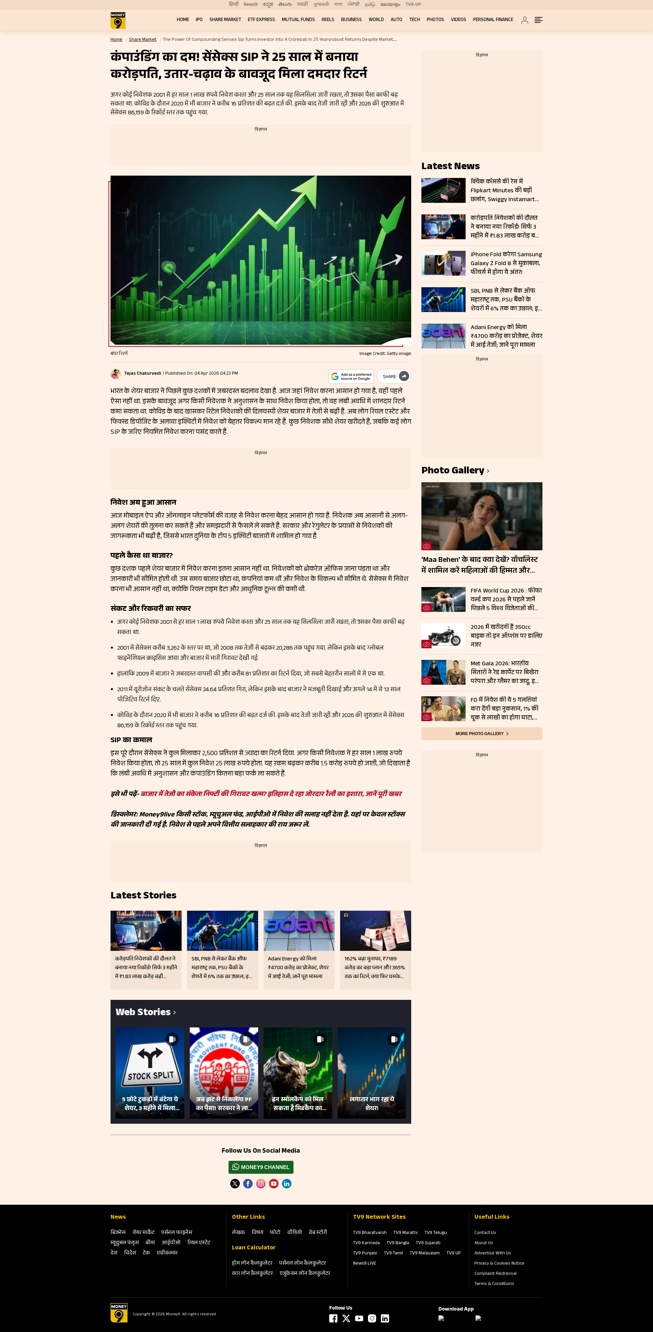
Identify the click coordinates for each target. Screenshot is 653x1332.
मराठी (302, 5)
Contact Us (485, 1233)
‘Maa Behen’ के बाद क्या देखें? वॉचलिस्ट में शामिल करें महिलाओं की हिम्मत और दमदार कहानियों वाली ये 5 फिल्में (479, 565)
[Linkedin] (286, 1183)
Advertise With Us (492, 1254)
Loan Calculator (254, 1248)
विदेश (130, 1253)
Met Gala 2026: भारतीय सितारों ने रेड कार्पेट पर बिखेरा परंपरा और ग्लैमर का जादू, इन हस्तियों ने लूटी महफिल (505, 673)
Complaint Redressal (495, 1274)
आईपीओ (171, 1243)
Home (183, 20)
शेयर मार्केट (143, 1233)
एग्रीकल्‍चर (167, 1253)
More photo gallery (480, 733)
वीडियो (294, 1233)
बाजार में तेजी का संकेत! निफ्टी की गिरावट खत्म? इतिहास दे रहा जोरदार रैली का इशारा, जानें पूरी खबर (270, 795)
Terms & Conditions (494, 1284)
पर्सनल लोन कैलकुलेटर (302, 1263)
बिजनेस (118, 1233)
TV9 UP (454, 1254)
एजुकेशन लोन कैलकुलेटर (305, 1274)
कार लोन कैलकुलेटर (252, 1274)
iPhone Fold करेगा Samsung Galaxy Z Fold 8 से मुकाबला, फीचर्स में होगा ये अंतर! (506, 264)
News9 (250, 5)
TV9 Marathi (406, 1233)
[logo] (118, 20)
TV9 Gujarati (428, 1243)
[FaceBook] (248, 1183)
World (376, 20)
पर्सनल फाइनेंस (176, 1233)
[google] (351, 376)
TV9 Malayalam (425, 1254)
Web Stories (143, 1013)
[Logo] (119, 1321)
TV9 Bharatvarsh (370, 1233)
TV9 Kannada (366, 1243)
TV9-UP (413, 5)
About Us (483, 1243)
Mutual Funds (298, 20)
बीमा (150, 1243)
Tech (414, 20)
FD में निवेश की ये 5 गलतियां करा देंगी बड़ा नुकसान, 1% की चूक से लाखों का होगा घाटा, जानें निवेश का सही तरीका (504, 709)
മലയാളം (390, 5)
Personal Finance (493, 20)
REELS (328, 20)
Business (351, 20)
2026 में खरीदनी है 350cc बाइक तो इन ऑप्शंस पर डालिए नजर (506, 636)
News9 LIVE (364, 1264)
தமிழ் (370, 5)
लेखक (238, 1233)
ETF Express (261, 20)
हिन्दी (233, 5)
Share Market (225, 20)
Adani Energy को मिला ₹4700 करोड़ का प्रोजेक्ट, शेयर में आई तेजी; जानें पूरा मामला (506, 337)
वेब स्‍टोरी (318, 1233)
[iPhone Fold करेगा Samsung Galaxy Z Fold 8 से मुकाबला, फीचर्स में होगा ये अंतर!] (443, 263)
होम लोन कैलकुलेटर (252, 1263)
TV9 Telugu (435, 1233)
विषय (257, 1233)
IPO (199, 20)
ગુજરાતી (321, 5)
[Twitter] (235, 1183)
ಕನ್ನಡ (268, 5)
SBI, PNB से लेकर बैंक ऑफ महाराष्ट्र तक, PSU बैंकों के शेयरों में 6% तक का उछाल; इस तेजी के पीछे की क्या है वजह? (506, 300)
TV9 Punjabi (365, 1254)
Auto (396, 20)
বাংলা (338, 5)
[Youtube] (274, 1183)
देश (114, 1253)
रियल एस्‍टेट (198, 1243)
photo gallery (452, 472)
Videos (458, 20)
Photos (435, 20)
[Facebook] (333, 1318)
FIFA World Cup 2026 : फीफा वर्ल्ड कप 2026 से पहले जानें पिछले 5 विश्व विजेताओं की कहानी (506, 600)
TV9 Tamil (393, 1254)
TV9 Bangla (398, 1243)
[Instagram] (261, 1183)
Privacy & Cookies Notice (499, 1264)
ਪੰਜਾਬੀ (353, 5)
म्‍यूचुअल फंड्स (125, 1243)
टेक (146, 1253)
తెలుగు (285, 5)
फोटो (275, 1233)
